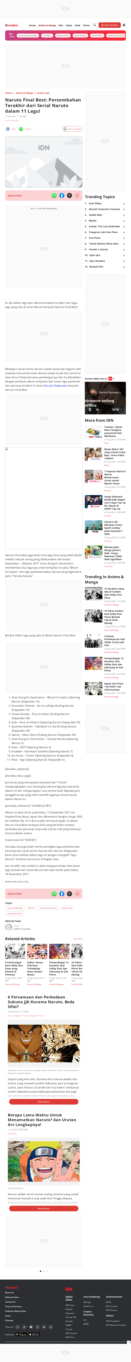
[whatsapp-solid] (54, 195)
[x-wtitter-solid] (69, 195)
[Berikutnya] (83, 957)
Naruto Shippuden (55, 385)
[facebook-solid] (61, 195)
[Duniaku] (11, 25)
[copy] (77, 195)
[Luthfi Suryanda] (8, 927)
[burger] (124, 25)
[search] (95, 25)
